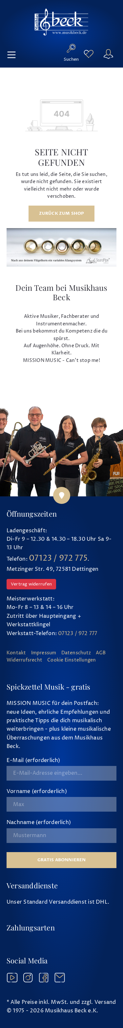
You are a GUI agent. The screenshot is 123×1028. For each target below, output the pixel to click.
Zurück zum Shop (61, 213)
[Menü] (11, 54)
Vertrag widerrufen (31, 584)
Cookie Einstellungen (71, 660)
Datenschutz (76, 653)
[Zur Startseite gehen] (61, 22)
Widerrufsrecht (24, 660)
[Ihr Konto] (108, 53)
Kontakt (16, 653)
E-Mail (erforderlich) (33, 760)
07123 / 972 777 (77, 633)
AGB (101, 653)
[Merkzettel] (88, 54)
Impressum (43, 653)
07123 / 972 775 (58, 558)
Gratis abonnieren (61, 860)
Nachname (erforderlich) (39, 822)
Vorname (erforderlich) (37, 791)
